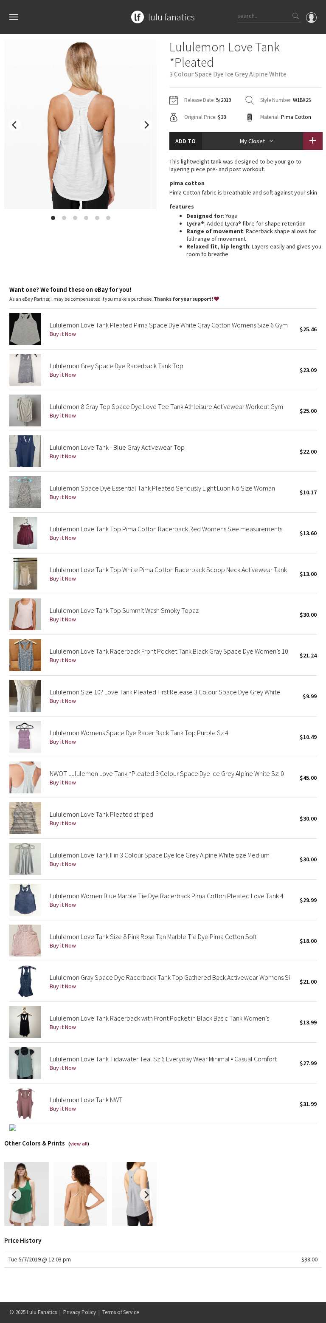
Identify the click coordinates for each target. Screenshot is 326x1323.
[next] (146, 124)
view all (78, 1143)
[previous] (14, 124)
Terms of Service (120, 1312)
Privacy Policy (79, 1312)
